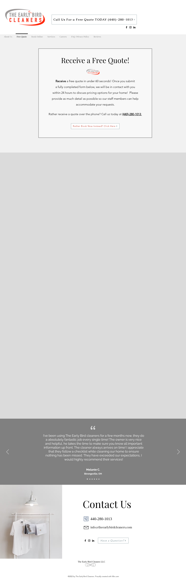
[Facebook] (126, 27)
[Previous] (7, 452)
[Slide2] (89, 479)
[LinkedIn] (134, 27)
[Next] (178, 452)
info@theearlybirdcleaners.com (111, 527)
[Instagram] (130, 27)
